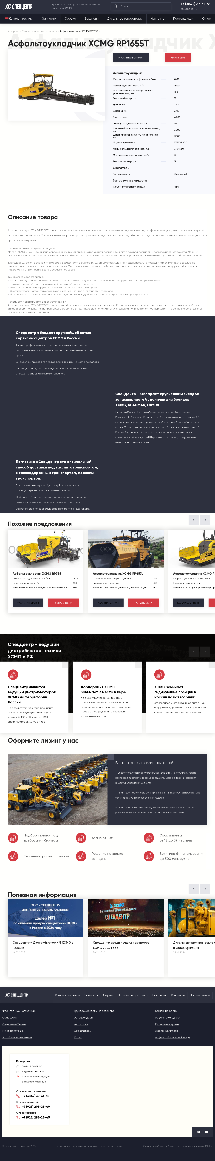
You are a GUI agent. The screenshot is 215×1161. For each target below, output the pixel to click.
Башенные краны (166, 1010)
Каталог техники (21, 18)
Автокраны (81, 1024)
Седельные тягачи (14, 1024)
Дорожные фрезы (166, 1030)
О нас (206, 18)
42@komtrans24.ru (33, 1071)
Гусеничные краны (167, 1024)
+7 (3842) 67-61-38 (195, 4)
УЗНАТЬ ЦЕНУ (177, 57)
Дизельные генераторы (124, 18)
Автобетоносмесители (17, 1037)
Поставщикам (183, 18)
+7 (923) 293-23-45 (36, 1117)
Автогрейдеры (83, 1017)
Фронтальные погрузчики (18, 1010)
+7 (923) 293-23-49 (36, 1107)
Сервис (70, 18)
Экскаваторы (82, 1030)
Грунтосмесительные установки (94, 1010)
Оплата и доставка (133, 995)
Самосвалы (9, 1017)
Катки (78, 1037)
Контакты (157, 18)
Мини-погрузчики (13, 1030)
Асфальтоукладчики (167, 1017)
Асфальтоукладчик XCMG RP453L (118, 573)
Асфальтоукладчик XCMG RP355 (37, 573)
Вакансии (92, 18)
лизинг (28, 603)
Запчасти (49, 18)
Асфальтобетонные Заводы (172, 1037)
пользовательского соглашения (103, 1146)
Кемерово (187, 9)
